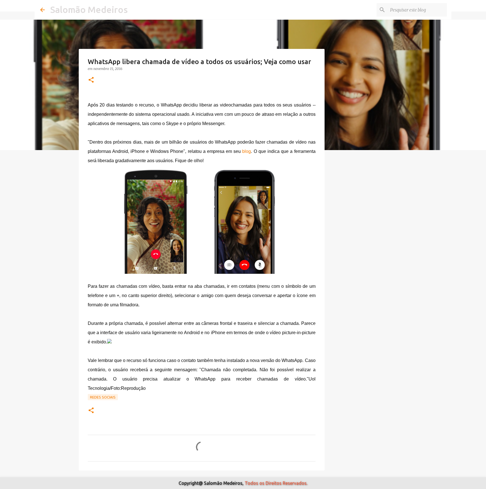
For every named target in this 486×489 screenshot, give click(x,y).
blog (246, 151)
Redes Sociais (103, 397)
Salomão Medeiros (89, 9)
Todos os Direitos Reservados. (276, 483)
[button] (91, 80)
